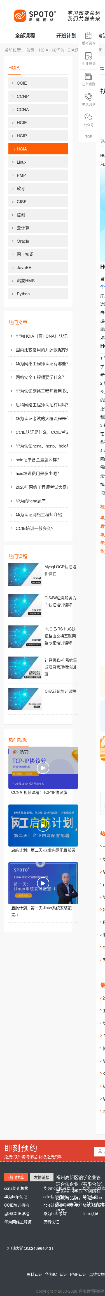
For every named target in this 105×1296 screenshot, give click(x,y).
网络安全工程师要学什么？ (41, 377)
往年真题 (88, 84)
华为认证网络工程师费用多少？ (45, 391)
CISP (22, 201)
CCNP (23, 96)
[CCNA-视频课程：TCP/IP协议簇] (43, 768)
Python (23, 293)
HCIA (43, 50)
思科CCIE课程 (16, 1213)
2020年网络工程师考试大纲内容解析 (46, 487)
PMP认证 (78, 1274)
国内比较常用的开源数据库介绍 (45, 350)
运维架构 (97, 1274)
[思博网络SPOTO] (56, 13)
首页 (30, 50)
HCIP (22, 135)
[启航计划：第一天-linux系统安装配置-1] (43, 883)
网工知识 (25, 254)
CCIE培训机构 (16, 1205)
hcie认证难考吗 (56, 1205)
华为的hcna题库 (31, 501)
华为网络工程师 (18, 1222)
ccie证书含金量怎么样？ (38, 459)
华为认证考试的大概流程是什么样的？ (46, 418)
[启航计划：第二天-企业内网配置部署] (43, 826)
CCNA (23, 109)
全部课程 (25, 35)
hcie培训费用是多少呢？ (38, 473)
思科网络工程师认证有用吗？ (43, 404)
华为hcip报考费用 (58, 1188)
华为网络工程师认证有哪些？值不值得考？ (46, 363)
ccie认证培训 (54, 1196)
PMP (21, 175)
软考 (21, 188)
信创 (21, 214)
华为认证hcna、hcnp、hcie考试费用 (46, 446)
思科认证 (51, 1222)
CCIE (22, 83)
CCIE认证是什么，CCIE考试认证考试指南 (46, 432)
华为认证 (90, 1196)
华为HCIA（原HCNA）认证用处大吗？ (46, 336)
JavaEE (24, 267)
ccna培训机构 (16, 1188)
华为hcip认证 (15, 1196)
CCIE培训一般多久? (34, 528)
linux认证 (91, 1213)
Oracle (23, 241)
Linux (22, 162)
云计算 (23, 228)
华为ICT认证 (56, 1274)
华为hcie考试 (54, 1213)
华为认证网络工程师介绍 (39, 514)
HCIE (22, 122)
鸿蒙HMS (26, 280)
